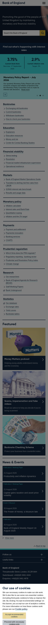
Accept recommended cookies (14, 616)
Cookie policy (21, 609)
